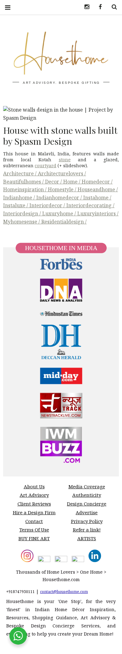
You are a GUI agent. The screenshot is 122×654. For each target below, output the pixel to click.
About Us (34, 486)
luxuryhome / (59, 213)
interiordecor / (47, 205)
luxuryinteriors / (98, 213)
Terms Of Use (34, 529)
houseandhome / (98, 189)
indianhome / (19, 197)
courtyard (45, 166)
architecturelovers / (62, 173)
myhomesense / (22, 221)
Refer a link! (87, 529)
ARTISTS (86, 538)
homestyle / (63, 189)
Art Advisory (34, 495)
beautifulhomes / (24, 181)
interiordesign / (22, 213)
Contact (34, 521)
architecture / (20, 173)
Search (112, 7)
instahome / (97, 197)
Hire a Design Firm (34, 512)
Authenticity (86, 495)
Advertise (87, 512)
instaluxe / (16, 205)
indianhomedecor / (59, 197)
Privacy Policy (87, 521)
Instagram (84, 7)
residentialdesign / (64, 221)
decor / (54, 181)
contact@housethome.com (64, 591)
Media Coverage (87, 486)
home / (72, 181)
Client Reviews (34, 504)
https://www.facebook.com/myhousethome (98, 7)
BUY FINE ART (34, 538)
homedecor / (97, 181)
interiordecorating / (90, 205)
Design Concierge (86, 504)
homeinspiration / (25, 189)
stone (65, 160)
